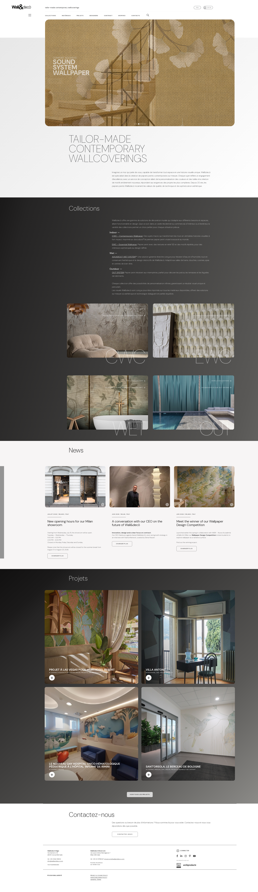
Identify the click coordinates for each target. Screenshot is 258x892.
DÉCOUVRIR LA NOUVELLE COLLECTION (74, 81)
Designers (93, 15)
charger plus (57, 556)
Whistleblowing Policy (98, 877)
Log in (209, 7)
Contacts (135, 15)
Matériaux (66, 15)
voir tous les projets (140, 794)
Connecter (184, 850)
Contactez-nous (124, 834)
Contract (108, 15)
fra (197, 7)
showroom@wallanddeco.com (114, 859)
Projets (80, 15)
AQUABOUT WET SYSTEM (124, 256)
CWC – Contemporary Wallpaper (127, 236)
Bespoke (121, 15)
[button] (134, 124)
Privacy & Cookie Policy (99, 875)
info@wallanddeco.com (55, 861)
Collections (50, 15)
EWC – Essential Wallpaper (124, 244)
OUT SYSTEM (118, 272)
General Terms (95, 879)
